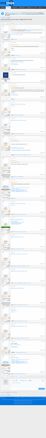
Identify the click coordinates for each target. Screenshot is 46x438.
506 (7, 23)
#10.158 (43, 324)
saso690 (5, 164)
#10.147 (43, 118)
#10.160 (43, 355)
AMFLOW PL (13, 50)
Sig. (22, 23)
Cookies (42, 397)
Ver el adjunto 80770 (27, 30)
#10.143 (43, 58)
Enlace (9, 231)
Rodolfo (5, 124)
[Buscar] (44, 8)
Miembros (23, 7)
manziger (6, 258)
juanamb (6, 241)
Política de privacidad (36, 397)
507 (10, 23)
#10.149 (43, 158)
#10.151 (43, 201)
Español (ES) (4, 397)
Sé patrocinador (17, 397)
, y (18, 115)
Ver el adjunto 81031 (15, 140)
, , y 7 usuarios (19, 231)
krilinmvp (2, 21)
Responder (43, 37)
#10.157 (43, 308)
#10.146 (43, 102)
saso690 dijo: (14, 182)
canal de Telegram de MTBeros (14, 12)
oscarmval (5, 31)
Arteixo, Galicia (7, 148)
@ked (12, 32)
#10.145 (43, 83)
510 (16, 23)
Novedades (15, 7)
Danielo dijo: (14, 86)
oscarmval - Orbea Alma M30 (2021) (17, 34)
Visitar (9, 36)
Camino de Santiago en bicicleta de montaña (20, 150)
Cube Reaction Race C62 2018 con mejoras (18, 222)
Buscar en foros (4, 9)
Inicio (4, 7)
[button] (18, 7)
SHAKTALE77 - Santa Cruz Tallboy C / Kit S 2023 (18, 187)
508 (12, 23)
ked (5, 48)
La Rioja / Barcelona (7, 194)
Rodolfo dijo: (14, 139)
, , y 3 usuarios (20, 69)
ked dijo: (13, 28)
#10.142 (43, 42)
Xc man (5, 64)
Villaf (6, 223)
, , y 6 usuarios (20, 214)
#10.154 (43, 252)
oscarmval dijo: (14, 44)
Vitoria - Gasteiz (7, 69)
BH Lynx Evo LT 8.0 (14, 63)
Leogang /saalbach (7, 129)
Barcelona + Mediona (6, 247)
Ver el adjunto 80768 (36, 29)
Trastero (5, 143)
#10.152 (43, 217)
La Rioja (9, 35)
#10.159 (43, 341)
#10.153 (43, 235)
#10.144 (43, 72)
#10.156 (43, 286)
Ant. (2, 23)
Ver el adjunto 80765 (29, 29)
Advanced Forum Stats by (23, 403)
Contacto (26, 397)
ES (9, 263)
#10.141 (43, 25)
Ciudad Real (8, 230)
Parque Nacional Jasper (6, 170)
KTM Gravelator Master (15, 64)
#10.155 (43, 269)
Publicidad (22, 397)
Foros (9, 7)
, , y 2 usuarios (18, 248)
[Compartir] (41, 26)
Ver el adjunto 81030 (15, 162)
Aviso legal (30, 397)
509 (14, 23)
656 (20, 23)
